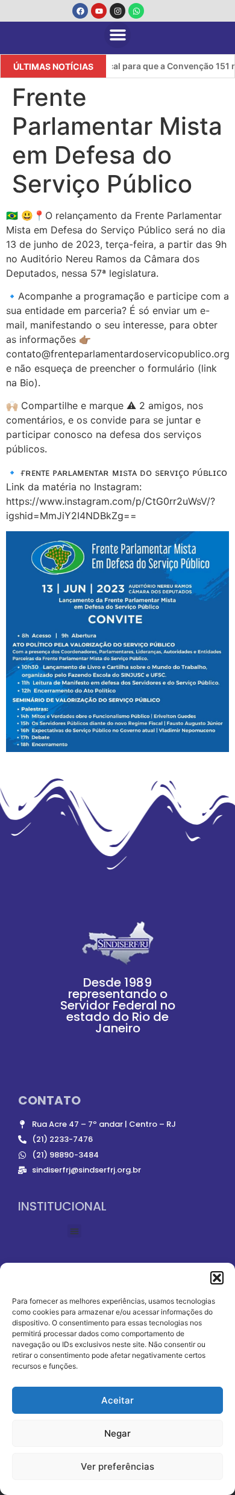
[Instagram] (117, 11)
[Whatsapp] (136, 11)
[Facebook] (80, 11)
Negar (117, 1433)
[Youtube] (99, 11)
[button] (217, 1278)
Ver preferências (117, 1466)
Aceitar (117, 1400)
